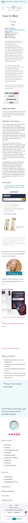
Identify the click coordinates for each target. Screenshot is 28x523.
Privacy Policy (14, 507)
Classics (7, 447)
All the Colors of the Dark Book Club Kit (14, 317)
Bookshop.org (11, 99)
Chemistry (10, 45)
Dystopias (8, 452)
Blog (10, 512)
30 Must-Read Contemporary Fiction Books (15, 373)
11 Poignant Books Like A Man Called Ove (14, 185)
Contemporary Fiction (15, 29)
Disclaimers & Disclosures (14, 510)
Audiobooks (8, 477)
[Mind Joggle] (14, 8)
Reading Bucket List (11, 482)
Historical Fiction (10, 455)
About (17, 505)
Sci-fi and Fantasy (10, 465)
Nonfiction (8, 460)
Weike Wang (12, 28)
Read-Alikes (9, 479)
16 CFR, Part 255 (5, 243)
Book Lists (5, 472)
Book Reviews (6, 486)
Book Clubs (5, 495)
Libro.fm (11, 96)
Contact (17, 512)
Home (10, 505)
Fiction (23, 29)
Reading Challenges (8, 491)
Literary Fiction (9, 31)
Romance (8, 463)
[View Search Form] (25, 8)
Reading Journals (7, 500)
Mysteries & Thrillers (11, 458)
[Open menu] (3, 8)
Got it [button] (14, 518)
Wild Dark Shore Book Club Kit (10, 348)
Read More (19, 518)
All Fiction (8, 445)
